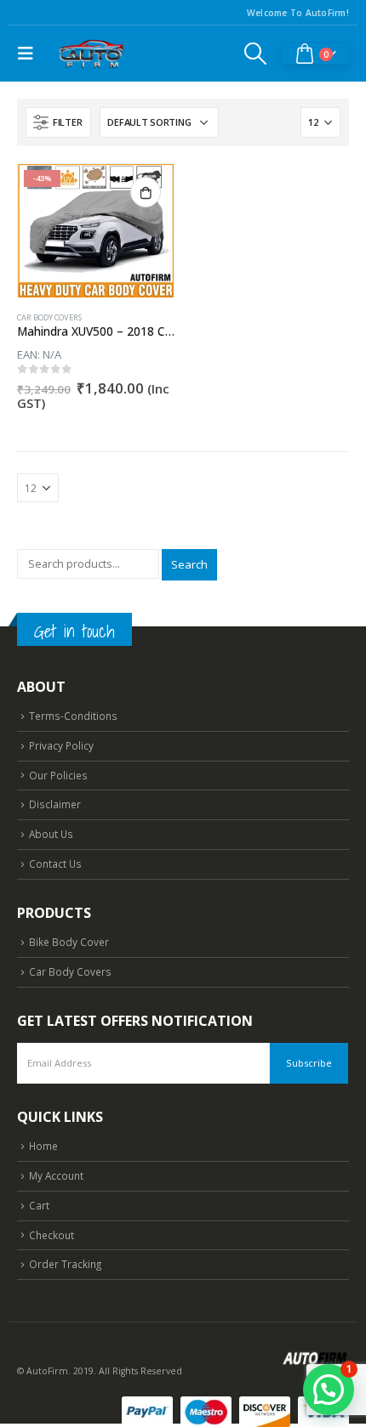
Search (189, 564)
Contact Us (55, 863)
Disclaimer (55, 804)
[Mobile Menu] (30, 53)
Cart (39, 1205)
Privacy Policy (61, 745)
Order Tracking (65, 1264)
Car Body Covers (49, 317)
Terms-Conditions (73, 715)
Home (43, 1145)
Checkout (51, 1235)
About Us (51, 834)
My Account (56, 1175)
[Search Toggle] (256, 53)
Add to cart (145, 192)
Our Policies (58, 775)
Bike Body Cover (69, 942)
